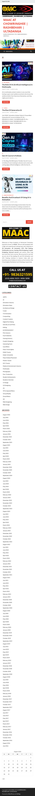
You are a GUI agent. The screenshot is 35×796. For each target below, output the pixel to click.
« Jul (3, 779)
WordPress (11, 794)
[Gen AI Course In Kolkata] (17, 142)
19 (17, 767)
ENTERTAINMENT (8, 330)
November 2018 (7, 668)
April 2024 (6, 489)
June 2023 (6, 517)
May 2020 (6, 619)
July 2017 (5, 713)
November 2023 (7, 503)
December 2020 (7, 599)
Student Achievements (9, 377)
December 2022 (7, 533)
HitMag (18, 794)
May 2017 (6, 718)
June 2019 (6, 649)
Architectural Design (8, 308)
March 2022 (6, 558)
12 (17, 764)
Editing (5, 327)
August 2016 (6, 743)
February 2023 (7, 528)
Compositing (6, 316)
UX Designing (6, 385)
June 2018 (6, 682)
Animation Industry (9, 195)
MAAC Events (7, 352)
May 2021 (6, 586)
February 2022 (7, 561)
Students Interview (8, 380)
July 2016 (5, 746)
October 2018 (7, 671)
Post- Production (8, 374)
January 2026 (6, 434)
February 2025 (7, 461)
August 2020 (6, 610)
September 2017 (7, 707)
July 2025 (5, 448)
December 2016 (7, 732)
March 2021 (6, 591)
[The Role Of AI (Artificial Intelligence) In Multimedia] (17, 71)
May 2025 (6, 453)
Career (5, 108)
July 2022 (5, 547)
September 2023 (7, 508)
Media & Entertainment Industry (12, 366)
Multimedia (6, 82)
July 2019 (5, 646)
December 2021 (7, 566)
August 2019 (6, 644)
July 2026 (5, 417)
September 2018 (7, 674)
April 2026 (6, 425)
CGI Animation (7, 313)
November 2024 (7, 470)
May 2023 (6, 519)
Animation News (7, 305)
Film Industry (6, 333)
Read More (5, 102)
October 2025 (7, 439)
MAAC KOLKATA (8, 355)
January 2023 (6, 530)
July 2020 (5, 613)
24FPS (5, 297)
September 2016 (7, 740)
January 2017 (6, 729)
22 (30, 767)
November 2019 (7, 635)
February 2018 (7, 693)
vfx (4, 388)
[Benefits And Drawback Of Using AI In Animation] (17, 183)
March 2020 (6, 624)
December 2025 (7, 437)
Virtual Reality (7, 393)
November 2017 (7, 701)
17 (8, 767)
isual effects (6, 346)
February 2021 (7, 594)
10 (8, 764)
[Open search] (31, 51)
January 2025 (6, 464)
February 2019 (7, 660)
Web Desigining (7, 402)
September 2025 (7, 442)
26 (17, 771)
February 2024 (7, 494)
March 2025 (6, 459)
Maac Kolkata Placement (10, 357)
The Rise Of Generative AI (12, 110)
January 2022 (6, 563)
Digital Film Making (8, 322)
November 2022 (7, 536)
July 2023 (5, 514)
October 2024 (7, 472)
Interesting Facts (7, 344)
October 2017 (7, 704)
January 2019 (6, 663)
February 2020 (7, 627)
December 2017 (7, 699)
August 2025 (6, 445)
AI (2, 82)
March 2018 (6, 690)
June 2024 (6, 483)
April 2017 (6, 721)
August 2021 (6, 577)
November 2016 (7, 735)
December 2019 (7, 632)
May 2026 (6, 423)
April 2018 (6, 688)
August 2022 (6, 544)
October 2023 (7, 506)
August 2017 (6, 710)
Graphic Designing (8, 341)
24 (8, 771)
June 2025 (6, 450)
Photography (6, 371)
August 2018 (6, 677)
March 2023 (6, 525)
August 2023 (6, 511)
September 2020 (7, 608)
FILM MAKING (7, 335)
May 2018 (6, 685)
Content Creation (8, 319)
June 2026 (6, 420)
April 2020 (6, 621)
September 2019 (7, 641)
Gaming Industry (7, 338)
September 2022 (7, 541)
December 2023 (7, 500)
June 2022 (6, 550)
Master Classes (7, 360)
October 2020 (7, 605)
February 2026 (7, 431)
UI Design (5, 382)
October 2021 (7, 572)
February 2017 (7, 726)
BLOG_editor (15, 89)
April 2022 (6, 555)
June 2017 (6, 715)
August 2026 (6, 414)
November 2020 (7, 602)
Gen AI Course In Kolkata (11, 156)
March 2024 (6, 492)
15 (30, 764)
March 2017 (6, 724)
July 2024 (5, 481)
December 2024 (7, 467)
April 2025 (6, 456)
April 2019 (6, 655)
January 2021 (6, 597)
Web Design (6, 404)
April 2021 (6, 588)
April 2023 (6, 522)
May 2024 (6, 486)
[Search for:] (17, 222)
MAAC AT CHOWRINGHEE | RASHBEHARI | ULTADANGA (15, 25)
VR (4, 399)
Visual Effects (6, 396)
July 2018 (5, 679)
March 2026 (6, 428)
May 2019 (6, 652)
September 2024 (7, 475)
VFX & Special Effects (9, 391)
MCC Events (6, 363)
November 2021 (7, 569)
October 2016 (7, 737)
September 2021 (7, 575)
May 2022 (6, 552)
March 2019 (6, 657)
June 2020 (6, 616)
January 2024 (6, 497)
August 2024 (6, 478)
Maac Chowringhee (8, 349)
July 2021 (5, 580)
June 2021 (6, 583)
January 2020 (6, 630)
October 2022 (7, 539)
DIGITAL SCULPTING (9, 324)
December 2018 (7, 666)
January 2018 (6, 696)
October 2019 (7, 638)
